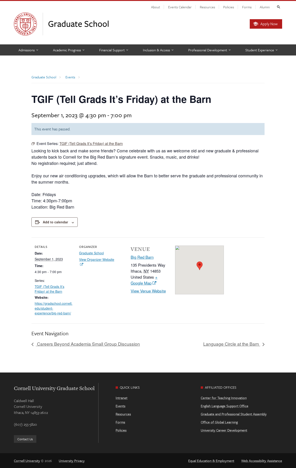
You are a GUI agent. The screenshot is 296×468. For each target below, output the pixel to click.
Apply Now (269, 24)
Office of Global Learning (219, 422)
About (155, 6)
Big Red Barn (142, 257)
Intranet (121, 397)
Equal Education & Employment (211, 460)
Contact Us (25, 439)
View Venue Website (148, 291)
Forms (247, 6)
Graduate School (91, 253)
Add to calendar (55, 222)
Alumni (265, 6)
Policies (228, 6)
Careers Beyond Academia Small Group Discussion (88, 344)
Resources (207, 6)
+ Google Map (144, 280)
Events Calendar (180, 6)
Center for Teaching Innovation (224, 397)
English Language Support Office (224, 405)
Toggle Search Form (278, 6)
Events (120, 405)
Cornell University (27, 460)
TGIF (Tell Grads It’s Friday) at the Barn (49, 289)
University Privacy (72, 460)
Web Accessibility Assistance (261, 460)
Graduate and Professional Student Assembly (234, 413)
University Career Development (224, 430)
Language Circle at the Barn (231, 344)
